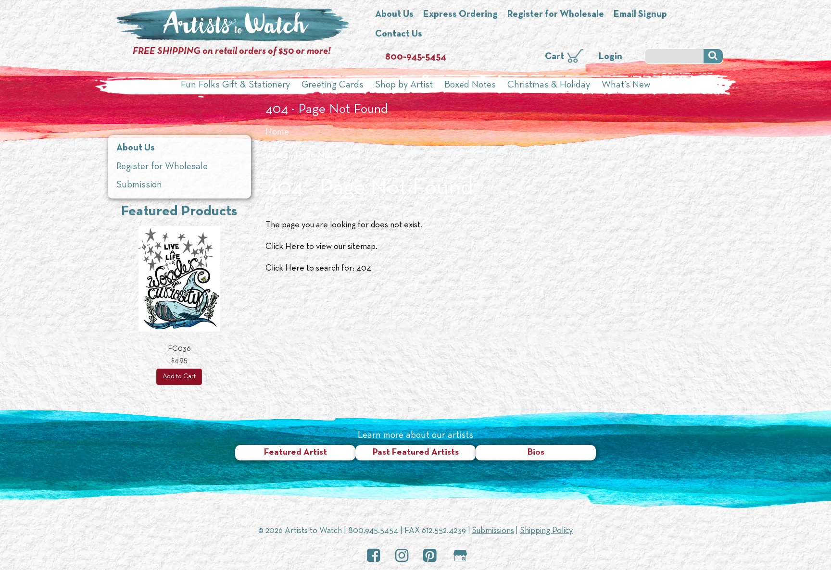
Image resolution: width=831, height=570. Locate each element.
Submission (139, 185)
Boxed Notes (470, 85)
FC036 (179, 349)
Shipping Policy (546, 531)
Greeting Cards (333, 85)
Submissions (493, 531)
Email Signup (640, 14)
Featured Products (179, 211)
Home (277, 132)
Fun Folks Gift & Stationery (235, 85)
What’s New (626, 85)
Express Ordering (460, 14)
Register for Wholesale (555, 14)
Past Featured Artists (416, 452)
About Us (394, 14)
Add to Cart (179, 376)
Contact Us (398, 34)
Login (610, 56)
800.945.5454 (373, 531)
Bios (536, 452)
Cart (554, 56)
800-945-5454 (415, 57)
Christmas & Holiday (548, 85)
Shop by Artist (404, 85)
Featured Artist (295, 452)
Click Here (284, 247)
